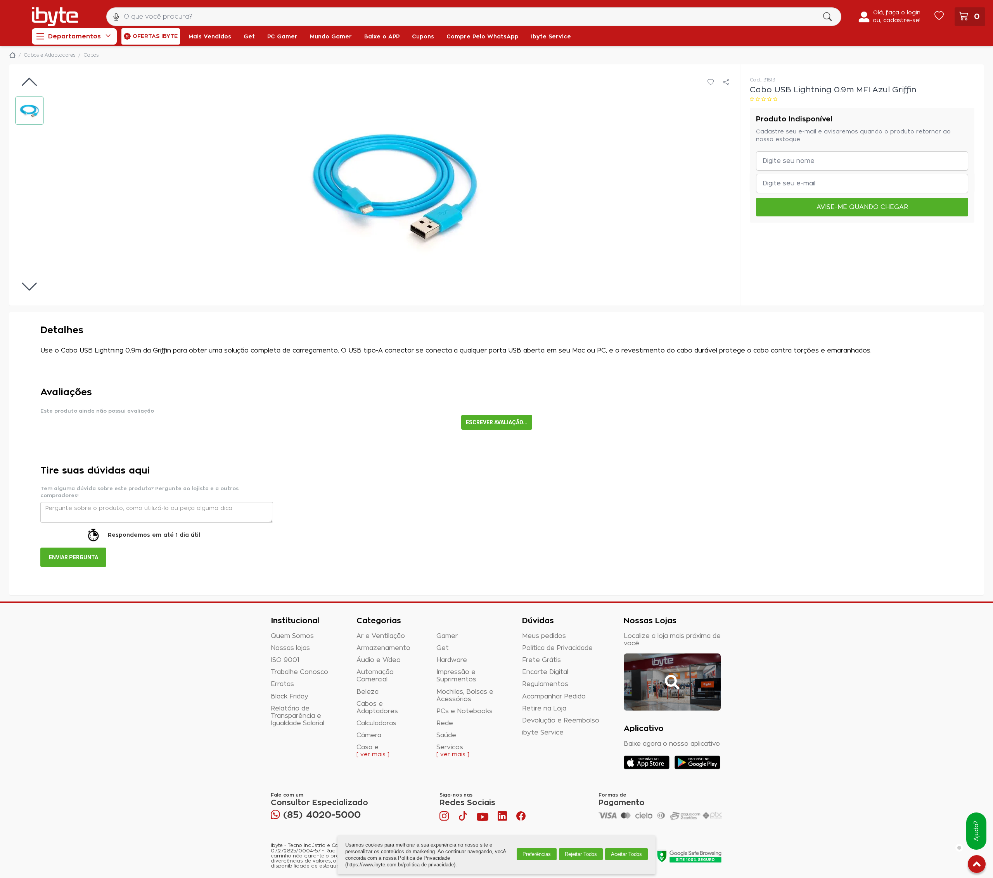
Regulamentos (545, 684)
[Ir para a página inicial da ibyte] (55, 16)
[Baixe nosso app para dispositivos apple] (646, 762)
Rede (444, 723)
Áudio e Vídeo (378, 660)
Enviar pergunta (73, 557)
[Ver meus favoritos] (939, 16)
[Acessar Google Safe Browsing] (689, 856)
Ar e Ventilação (380, 636)
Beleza (367, 692)
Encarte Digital (545, 672)
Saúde (446, 735)
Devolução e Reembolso (560, 720)
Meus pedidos (544, 636)
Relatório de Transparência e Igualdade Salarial (297, 715)
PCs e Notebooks (464, 711)
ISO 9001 (285, 660)
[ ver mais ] (372, 754)
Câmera (368, 735)
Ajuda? (976, 831)
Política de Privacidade (557, 648)
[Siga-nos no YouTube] (482, 817)
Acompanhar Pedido (554, 696)
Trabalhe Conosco (299, 672)
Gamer (447, 636)
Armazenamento (383, 648)
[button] (29, 110)
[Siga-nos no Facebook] (521, 817)
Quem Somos (292, 636)
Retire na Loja (544, 708)
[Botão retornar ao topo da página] (976, 865)
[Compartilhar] (726, 82)
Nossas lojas (290, 648)
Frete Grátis (541, 660)
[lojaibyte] (12, 55)
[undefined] (395, 185)
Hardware (451, 660)
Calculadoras (376, 723)
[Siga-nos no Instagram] (444, 817)
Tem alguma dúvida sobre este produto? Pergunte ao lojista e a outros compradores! (139, 492)
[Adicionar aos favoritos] (710, 82)
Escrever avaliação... (497, 422)
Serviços (449, 747)
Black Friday (289, 696)
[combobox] (473, 16)
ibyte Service (543, 732)
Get (442, 648)
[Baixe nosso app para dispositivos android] (697, 762)
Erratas (282, 684)
